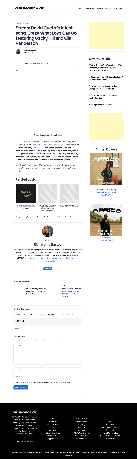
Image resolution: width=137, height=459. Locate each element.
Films (53, 427)
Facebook (110, 430)
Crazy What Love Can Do (40, 217)
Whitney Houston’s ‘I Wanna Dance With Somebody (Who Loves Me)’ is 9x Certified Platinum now (105, 68)
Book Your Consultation (110, 436)
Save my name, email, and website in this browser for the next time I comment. (43, 382)
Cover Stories (53, 424)
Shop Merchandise (110, 433)
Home (110, 421)
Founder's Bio (81, 438)
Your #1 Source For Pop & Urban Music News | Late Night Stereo (35, 315)
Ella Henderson (50, 145)
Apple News (53, 438)
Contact (81, 430)
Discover (53, 421)
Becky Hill (36, 145)
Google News (52, 436)
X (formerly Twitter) (110, 427)
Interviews (110, 438)
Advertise (110, 424)
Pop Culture (81, 427)
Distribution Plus (53, 433)
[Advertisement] (106, 35)
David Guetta (31, 142)
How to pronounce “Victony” (100, 104)
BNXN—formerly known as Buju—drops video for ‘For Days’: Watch (36, 291)
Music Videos (81, 421)
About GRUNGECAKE (24, 441)
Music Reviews (81, 419)
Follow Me (48, 268)
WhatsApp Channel (82, 433)
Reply (17, 328)
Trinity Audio (36, 63)
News (53, 419)
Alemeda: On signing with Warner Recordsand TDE (106, 192)
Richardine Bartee (30, 50)
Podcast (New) (81, 436)
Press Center (53, 430)
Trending (81, 424)
